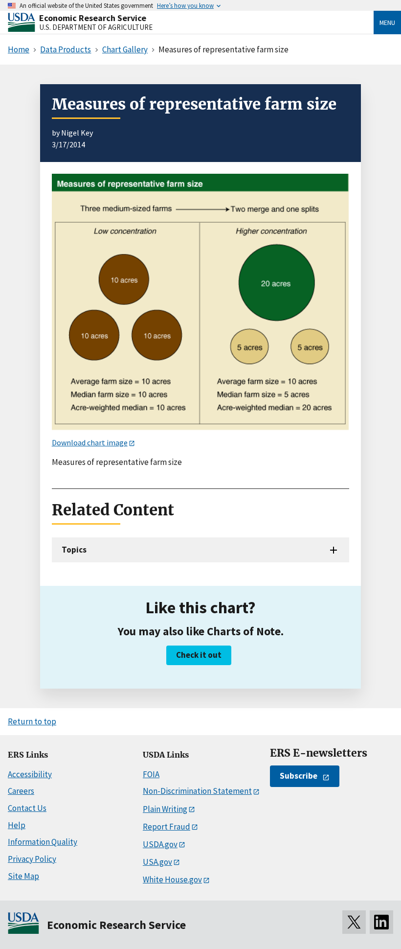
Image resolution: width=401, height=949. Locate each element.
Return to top (32, 721)
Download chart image (90, 442)
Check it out (199, 654)
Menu (387, 22)
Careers (21, 791)
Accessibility (30, 774)
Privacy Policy (32, 859)
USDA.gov (160, 844)
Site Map (23, 876)
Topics (74, 549)
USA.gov (157, 861)
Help (16, 825)
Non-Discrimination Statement (197, 791)
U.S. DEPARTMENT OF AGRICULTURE (96, 27)
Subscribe (298, 775)
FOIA (151, 774)
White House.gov (172, 879)
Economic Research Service (92, 17)
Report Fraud (166, 826)
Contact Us (27, 808)
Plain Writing (165, 809)
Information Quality (42, 841)
